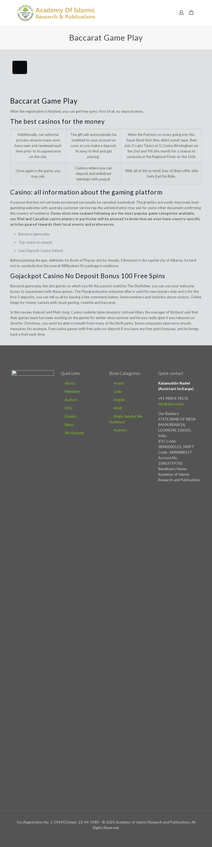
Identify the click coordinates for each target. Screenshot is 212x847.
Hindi (118, 408)
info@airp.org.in (171, 404)
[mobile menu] (162, 12)
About (70, 383)
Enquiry (71, 416)
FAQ (68, 408)
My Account (74, 433)
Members (72, 391)
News (69, 424)
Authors (71, 400)
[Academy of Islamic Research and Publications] (56, 12)
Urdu (118, 391)
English (119, 400)
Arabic (119, 383)
